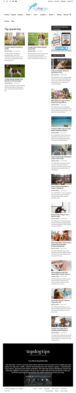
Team (40, 388)
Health (28, 14)
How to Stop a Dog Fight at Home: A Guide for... (60, 187)
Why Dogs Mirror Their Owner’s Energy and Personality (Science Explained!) (61, 244)
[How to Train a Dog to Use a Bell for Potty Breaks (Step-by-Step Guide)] (61, 207)
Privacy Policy (49, 391)
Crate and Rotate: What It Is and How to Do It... (60, 71)
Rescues (66, 14)
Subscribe (63, 1)
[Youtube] (16, 1)
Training (59, 14)
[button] (70, 15)
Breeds (51, 14)
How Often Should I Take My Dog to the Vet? (60, 301)
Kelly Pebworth (8, 83)
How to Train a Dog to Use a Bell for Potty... (60, 215)
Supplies (43, 14)
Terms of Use (55, 388)
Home (6, 26)
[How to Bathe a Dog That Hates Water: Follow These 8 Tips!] (61, 265)
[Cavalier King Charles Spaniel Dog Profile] (38, 38)
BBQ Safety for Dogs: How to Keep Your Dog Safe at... (60, 101)
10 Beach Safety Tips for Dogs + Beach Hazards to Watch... (61, 129)
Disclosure (64, 388)
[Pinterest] (10, 1)
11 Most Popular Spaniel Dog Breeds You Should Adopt (14, 80)
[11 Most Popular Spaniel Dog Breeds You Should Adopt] (15, 71)
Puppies (13, 14)
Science (6, 14)
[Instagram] (7, 1)
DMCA (56, 391)
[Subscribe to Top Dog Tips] (61, 41)
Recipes (20, 14)
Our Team (56, 1)
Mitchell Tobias (8, 51)
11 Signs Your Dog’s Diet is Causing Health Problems (59, 329)
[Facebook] (4, 1)
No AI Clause (64, 391)
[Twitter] (13, 1)
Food (35, 14)
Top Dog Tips (10, 365)
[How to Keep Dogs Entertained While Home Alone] (61, 149)
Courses (6, 21)
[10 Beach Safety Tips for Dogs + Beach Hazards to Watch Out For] (61, 121)
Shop (12, 21)
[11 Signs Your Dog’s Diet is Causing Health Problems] (61, 321)
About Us (50, 1)
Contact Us (70, 1)
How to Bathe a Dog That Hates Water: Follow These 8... (61, 273)
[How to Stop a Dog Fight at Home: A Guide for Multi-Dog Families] (61, 179)
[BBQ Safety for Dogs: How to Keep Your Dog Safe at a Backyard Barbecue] (61, 93)
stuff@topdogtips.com (42, 376)
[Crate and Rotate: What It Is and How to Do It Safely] (61, 64)
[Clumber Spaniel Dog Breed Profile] (15, 38)
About (35, 388)
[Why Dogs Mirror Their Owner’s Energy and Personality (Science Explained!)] (61, 235)
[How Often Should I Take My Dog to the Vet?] (61, 293)
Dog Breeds (7, 44)
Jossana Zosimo (55, 74)
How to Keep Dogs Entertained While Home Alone (61, 157)
